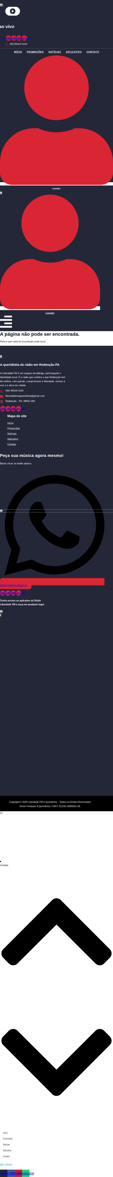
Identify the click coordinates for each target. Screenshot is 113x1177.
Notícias (55, 52)
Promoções (35, 52)
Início (18, 52)
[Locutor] (56, 183)
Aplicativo (74, 52)
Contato (93, 52)
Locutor (56, 188)
